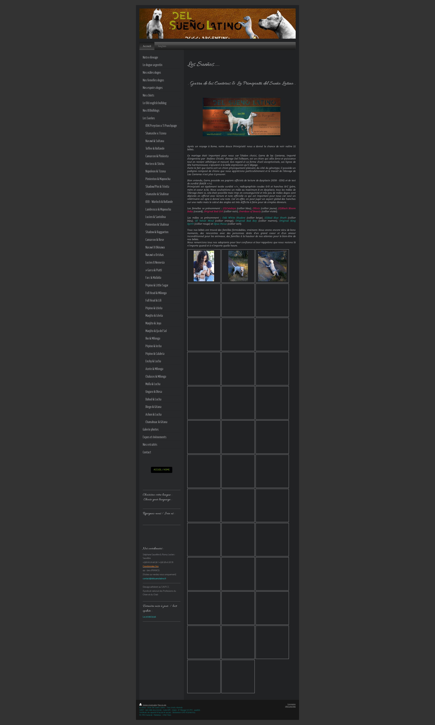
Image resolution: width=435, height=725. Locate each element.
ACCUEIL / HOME (162, 470)
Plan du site (162, 705)
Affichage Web (290, 706)
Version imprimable (149, 705)
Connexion (292, 704)
